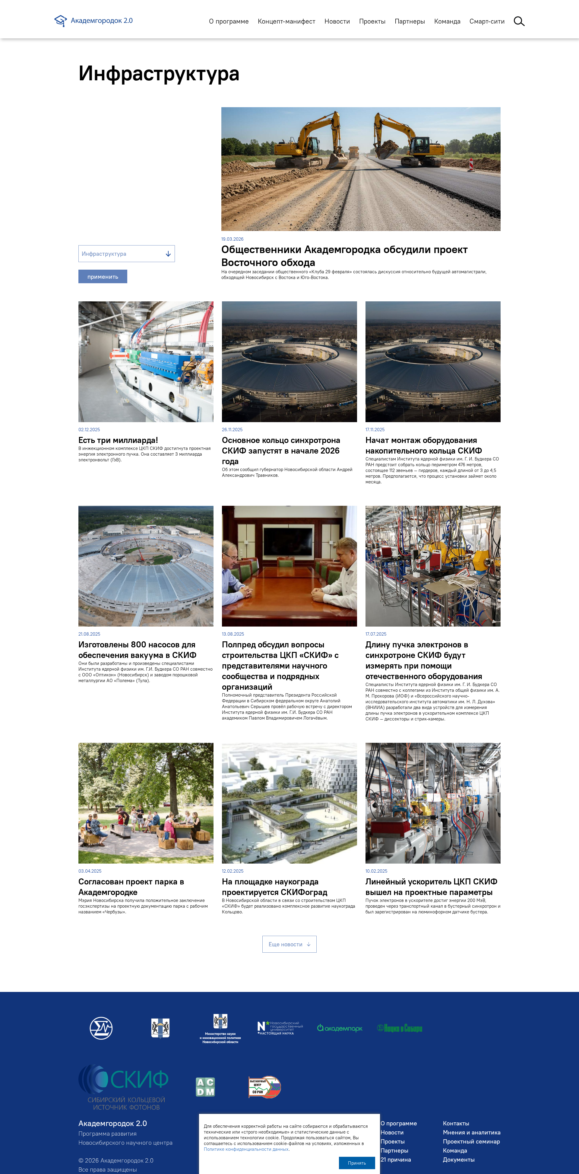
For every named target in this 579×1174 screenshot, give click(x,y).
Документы (459, 1159)
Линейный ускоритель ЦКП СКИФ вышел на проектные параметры (431, 886)
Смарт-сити (487, 21)
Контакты (456, 1123)
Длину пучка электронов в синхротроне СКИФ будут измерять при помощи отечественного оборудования (423, 660)
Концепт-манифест (286, 21)
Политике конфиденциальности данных (246, 1149)
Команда (447, 21)
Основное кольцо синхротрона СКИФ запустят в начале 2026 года (281, 451)
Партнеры (410, 21)
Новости (337, 21)
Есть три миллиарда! (118, 440)
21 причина (396, 1159)
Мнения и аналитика (472, 1132)
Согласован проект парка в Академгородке (131, 886)
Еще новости (285, 944)
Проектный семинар (471, 1141)
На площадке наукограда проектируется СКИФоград (274, 886)
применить (102, 276)
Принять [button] (357, 1163)
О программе (229, 21)
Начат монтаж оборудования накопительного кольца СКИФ (423, 445)
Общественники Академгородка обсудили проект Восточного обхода (344, 256)
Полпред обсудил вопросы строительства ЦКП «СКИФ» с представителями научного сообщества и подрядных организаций (280, 665)
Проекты (372, 21)
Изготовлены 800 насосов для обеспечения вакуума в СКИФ (137, 649)
